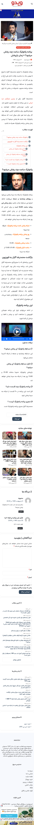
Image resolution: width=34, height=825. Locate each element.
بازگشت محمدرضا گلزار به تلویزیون (17, 142)
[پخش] (30, 339)
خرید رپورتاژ (29, 779)
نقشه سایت (29, 776)
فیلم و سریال (23, 43)
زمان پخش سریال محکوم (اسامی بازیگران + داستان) (9, 479)
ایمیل (29, 577)
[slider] (18, 338)
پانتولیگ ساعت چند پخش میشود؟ (17, 137)
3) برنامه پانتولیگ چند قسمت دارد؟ (15, 160)
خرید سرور (27, 724)
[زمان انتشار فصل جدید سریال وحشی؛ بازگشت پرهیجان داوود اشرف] (25, 454)
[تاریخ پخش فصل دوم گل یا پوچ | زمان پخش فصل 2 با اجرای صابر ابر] (9, 436)
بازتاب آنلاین (29, 785)
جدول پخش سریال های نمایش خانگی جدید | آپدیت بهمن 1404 (25, 443)
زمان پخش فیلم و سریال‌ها (10, 43)
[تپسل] (1, 820)
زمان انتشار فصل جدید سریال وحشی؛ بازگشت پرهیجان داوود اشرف (26, 461)
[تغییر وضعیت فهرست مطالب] (2, 131)
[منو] (32, 5)
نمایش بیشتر (17, 660)
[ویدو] (17, 4)
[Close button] (33, 820)
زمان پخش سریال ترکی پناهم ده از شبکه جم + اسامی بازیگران (26, 479)
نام (30, 570)
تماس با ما (29, 774)
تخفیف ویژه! (9, 816)
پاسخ (21, 511)
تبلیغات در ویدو (28, 782)
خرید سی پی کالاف (25, 727)
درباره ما (30, 771)
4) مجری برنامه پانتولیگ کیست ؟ (16, 164)
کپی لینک (17, 419)
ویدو (29, 43)
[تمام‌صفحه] (4, 339)
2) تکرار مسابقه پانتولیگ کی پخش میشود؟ (16, 155)
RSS (31, 788)
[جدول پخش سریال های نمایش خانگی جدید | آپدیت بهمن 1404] (25, 436)
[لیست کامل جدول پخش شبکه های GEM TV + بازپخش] (9, 454)
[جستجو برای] (2, 5)
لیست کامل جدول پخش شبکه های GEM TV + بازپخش (9, 461)
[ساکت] (7, 339)
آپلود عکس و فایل (27, 791)
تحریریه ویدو (27, 60)
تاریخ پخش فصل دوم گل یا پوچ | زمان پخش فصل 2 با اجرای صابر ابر (9, 443)
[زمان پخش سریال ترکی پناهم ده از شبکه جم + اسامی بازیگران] (25, 472)
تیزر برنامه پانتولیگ (22, 146)
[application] (17, 332)
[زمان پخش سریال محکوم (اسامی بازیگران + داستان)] (9, 472)
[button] (17, 331)
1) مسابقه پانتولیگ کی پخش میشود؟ (18, 149)
